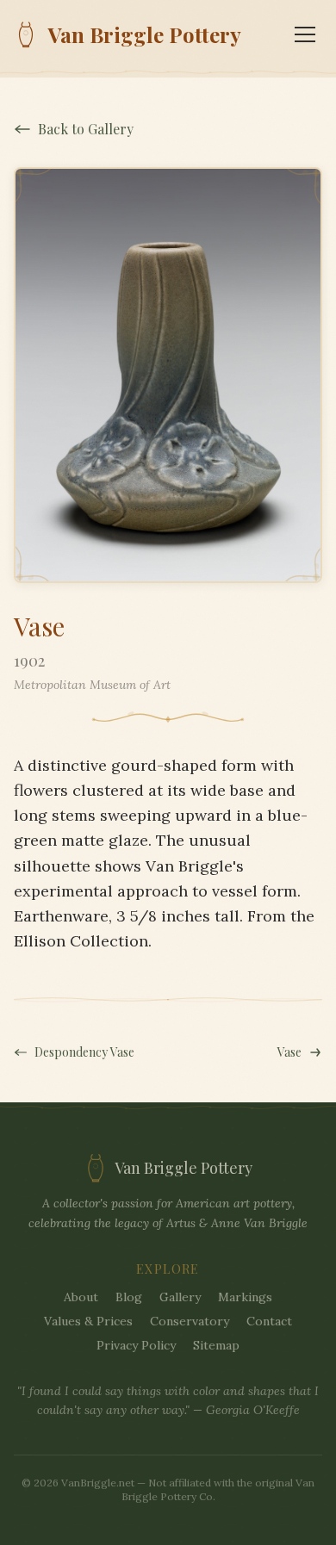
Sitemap (216, 1345)
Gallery (180, 1297)
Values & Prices (88, 1321)
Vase (289, 1052)
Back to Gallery (86, 129)
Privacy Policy (136, 1345)
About (81, 1297)
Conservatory (189, 1321)
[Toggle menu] (305, 34)
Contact (269, 1321)
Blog (128, 1297)
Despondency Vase (84, 1052)
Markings (245, 1297)
